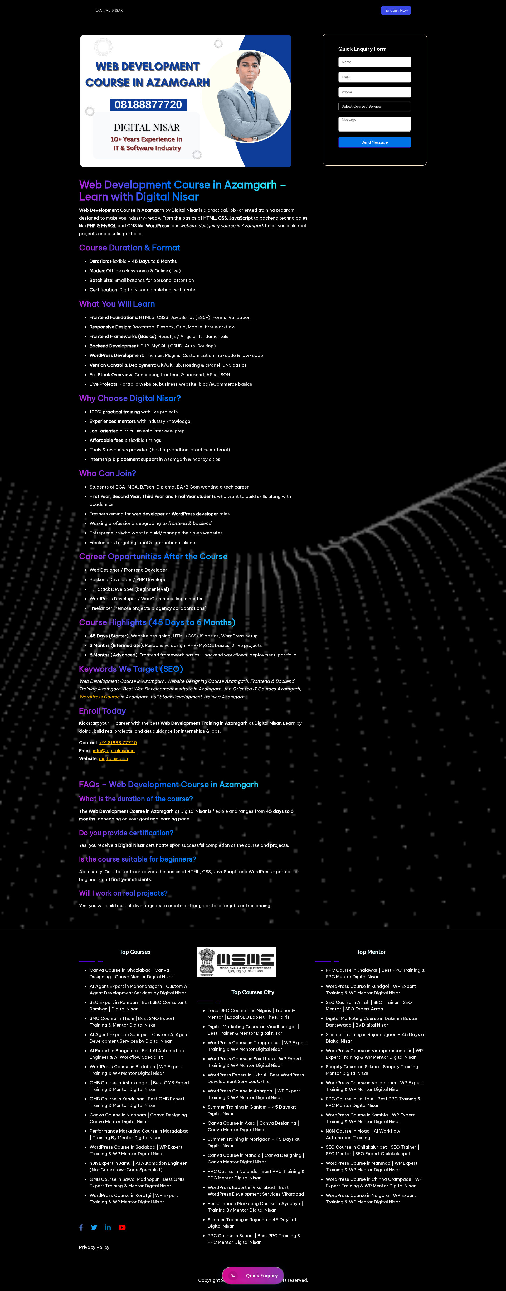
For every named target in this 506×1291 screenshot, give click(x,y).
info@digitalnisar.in (114, 750)
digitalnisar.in (113, 758)
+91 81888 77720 (118, 743)
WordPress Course (99, 697)
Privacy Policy (94, 1247)
